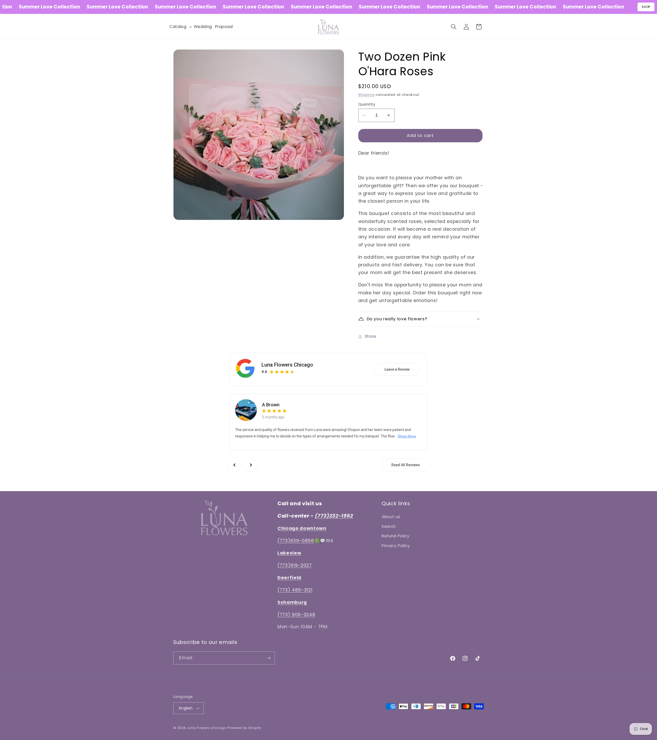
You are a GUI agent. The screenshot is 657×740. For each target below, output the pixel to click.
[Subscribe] (268, 658)
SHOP (646, 7)
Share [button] (370, 336)
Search (389, 526)
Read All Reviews (405, 465)
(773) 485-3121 (294, 590)
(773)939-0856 (295, 540)
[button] (180, 27)
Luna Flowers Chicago (287, 365)
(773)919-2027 (294, 565)
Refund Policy (396, 536)
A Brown (270, 404)
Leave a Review (397, 369)
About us (391, 516)
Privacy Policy (396, 545)
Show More (407, 436)
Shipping (366, 94)
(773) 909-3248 (296, 614)
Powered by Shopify (244, 728)
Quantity (366, 104)
